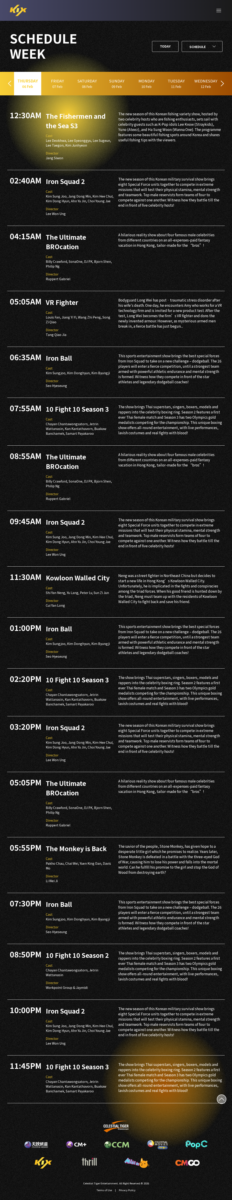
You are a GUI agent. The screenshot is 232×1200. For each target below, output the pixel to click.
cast (49, 135)
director (52, 153)
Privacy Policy (127, 1190)
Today (165, 46)
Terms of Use (104, 1190)
